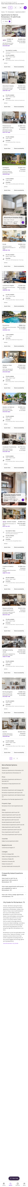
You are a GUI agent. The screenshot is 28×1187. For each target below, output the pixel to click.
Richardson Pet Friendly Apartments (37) (12, 799)
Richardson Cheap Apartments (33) (11, 783)
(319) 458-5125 (6, 736)
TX (6, 12)
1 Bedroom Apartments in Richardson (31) (12, 770)
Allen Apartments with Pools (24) (10, 819)
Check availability (19, 66)
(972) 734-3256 (6, 132)
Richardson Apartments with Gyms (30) (12, 792)
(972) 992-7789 (6, 696)
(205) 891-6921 (6, 174)
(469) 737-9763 (6, 572)
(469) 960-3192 (6, 290)
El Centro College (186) (8, 854)
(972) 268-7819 (6, 451)
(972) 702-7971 (6, 526)
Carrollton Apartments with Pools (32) (12, 829)
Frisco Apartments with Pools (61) (10, 832)
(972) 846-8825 (6, 371)
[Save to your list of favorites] (23, 27)
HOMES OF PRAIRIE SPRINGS (10, 41)
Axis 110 (5, 731)
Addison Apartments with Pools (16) (11, 817)
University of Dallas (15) (8, 859)
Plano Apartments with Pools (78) (10, 812)
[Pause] (24, 196)
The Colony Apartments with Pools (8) (12, 834)
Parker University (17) (7, 864)
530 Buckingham (7, 692)
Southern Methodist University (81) (11, 866)
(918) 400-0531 (6, 614)
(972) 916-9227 (6, 45)
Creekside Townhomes (9, 447)
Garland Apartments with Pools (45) (11, 815)
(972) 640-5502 (6, 411)
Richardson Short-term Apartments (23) (12, 806)
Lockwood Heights (8, 285)
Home (3, 12)
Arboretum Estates (8, 86)
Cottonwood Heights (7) (8, 847)
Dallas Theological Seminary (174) (10, 856)
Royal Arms (6, 325)
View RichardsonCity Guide (10, 943)
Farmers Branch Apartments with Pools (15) (13, 824)
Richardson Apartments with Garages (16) (12, 790)
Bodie (4, 244)
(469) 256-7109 (6, 250)
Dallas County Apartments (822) (10, 841)
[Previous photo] (3, 31)
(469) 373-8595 (6, 656)
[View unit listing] (23, 222)
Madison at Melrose (8, 407)
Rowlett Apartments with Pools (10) (11, 822)
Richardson (11, 12)
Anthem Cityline (11, 521)
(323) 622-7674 (6, 330)
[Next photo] (25, 31)
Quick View (7, 66)
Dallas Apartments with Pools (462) (11, 827)
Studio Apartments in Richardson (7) (11, 772)
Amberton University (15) (8, 861)
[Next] (25, 7)
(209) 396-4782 (6, 90)
